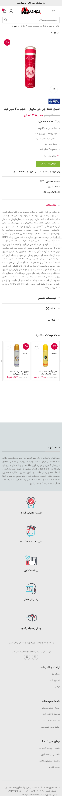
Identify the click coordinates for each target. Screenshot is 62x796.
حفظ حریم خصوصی (50, 727)
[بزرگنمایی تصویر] (53, 89)
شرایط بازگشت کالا (51, 714)
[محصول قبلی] (58, 32)
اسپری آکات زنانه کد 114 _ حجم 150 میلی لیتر (18, 372)
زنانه (23, 26)
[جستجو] (5, 20)
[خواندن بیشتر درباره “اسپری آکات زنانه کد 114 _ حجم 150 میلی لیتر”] (8, 346)
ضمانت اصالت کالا (51, 720)
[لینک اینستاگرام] (35, 657)
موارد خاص (54, 767)
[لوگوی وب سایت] (31, 11)
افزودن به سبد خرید (47, 163)
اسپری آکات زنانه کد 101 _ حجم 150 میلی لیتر (47, 372)
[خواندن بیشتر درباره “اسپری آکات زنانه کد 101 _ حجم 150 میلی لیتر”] (36, 346)
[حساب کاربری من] (11, 11)
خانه (57, 26)
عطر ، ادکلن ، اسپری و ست (40, 26)
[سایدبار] (58, 243)
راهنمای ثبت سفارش (50, 754)
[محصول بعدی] (51, 32)
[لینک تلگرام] (45, 192)
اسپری (14, 26)
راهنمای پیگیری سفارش (49, 761)
